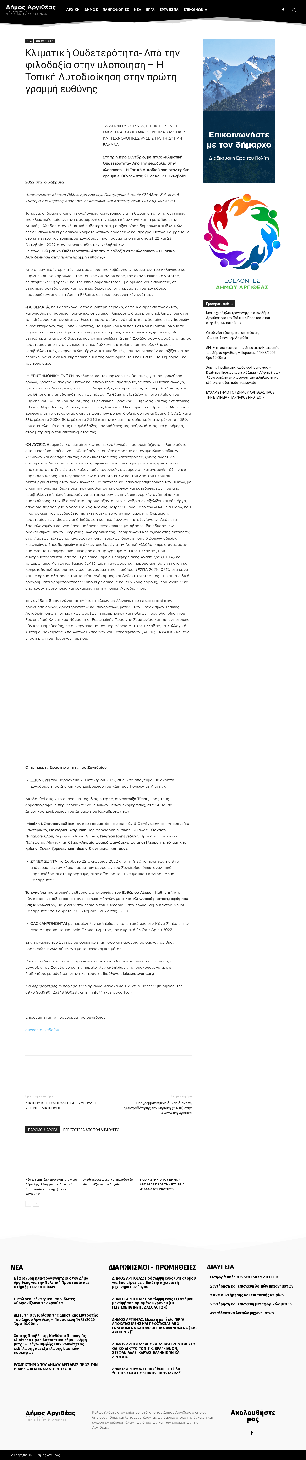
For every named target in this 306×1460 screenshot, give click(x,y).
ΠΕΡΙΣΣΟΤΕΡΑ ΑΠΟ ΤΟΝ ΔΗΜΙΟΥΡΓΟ (91, 1130)
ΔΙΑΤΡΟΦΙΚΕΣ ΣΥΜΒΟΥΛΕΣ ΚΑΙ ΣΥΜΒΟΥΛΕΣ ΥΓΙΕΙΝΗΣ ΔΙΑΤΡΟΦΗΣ (61, 1105)
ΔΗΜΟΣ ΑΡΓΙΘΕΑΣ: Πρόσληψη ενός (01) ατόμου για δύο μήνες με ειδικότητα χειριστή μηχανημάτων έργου (154, 1282)
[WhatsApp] (63, 109)
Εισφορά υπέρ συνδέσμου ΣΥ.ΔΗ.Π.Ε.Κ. (244, 1277)
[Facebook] (283, 10)
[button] (293, 9)
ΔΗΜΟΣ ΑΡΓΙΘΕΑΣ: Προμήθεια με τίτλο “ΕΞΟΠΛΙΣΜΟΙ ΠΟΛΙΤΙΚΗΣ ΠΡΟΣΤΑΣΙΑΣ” (146, 1371)
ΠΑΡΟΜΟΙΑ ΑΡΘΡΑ (43, 1130)
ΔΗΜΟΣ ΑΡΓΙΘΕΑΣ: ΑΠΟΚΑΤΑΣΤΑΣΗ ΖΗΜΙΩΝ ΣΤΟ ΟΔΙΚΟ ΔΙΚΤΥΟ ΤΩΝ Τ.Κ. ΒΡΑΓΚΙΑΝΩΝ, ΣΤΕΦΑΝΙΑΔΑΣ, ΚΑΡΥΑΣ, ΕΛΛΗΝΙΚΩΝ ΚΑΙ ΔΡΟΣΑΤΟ (153, 1350)
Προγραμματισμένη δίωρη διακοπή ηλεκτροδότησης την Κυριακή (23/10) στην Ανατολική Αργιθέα (158, 1108)
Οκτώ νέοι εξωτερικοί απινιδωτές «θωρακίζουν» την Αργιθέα (232, 335)
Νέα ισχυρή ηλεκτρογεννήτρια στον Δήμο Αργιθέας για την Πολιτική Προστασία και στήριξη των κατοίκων (238, 318)
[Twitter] (41, 109)
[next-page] (36, 1204)
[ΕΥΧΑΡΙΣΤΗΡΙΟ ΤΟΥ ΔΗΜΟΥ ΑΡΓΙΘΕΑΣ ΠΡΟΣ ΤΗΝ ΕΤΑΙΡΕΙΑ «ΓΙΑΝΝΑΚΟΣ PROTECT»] (166, 1158)
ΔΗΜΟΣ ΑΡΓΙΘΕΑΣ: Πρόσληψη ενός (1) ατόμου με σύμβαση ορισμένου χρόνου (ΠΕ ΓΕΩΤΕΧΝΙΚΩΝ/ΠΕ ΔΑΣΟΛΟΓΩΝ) (152, 1303)
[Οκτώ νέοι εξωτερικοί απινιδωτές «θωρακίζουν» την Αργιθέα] (108, 1158)
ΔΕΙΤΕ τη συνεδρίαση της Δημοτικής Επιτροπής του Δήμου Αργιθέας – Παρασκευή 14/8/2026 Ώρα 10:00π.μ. (242, 353)
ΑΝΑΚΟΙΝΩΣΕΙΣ (45, 41)
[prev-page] (28, 1204)
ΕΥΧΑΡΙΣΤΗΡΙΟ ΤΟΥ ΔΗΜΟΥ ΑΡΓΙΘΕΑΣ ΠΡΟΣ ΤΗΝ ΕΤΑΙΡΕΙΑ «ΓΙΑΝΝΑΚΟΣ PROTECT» (162, 1184)
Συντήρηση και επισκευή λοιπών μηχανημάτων (251, 1286)
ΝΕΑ (29, 41)
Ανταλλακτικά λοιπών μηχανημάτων (242, 1313)
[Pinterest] (52, 109)
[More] (74, 109)
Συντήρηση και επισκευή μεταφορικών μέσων (251, 1304)
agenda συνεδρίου (42, 1030)
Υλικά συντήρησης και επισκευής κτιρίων (247, 1295)
